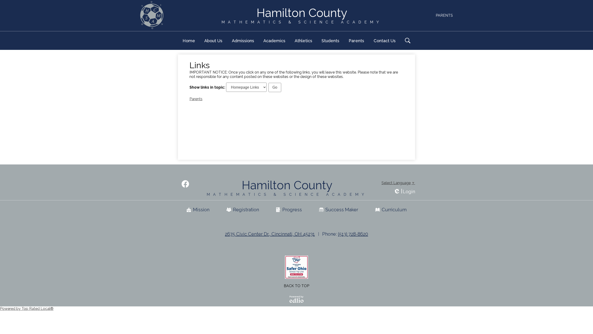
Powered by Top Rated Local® (27, 308)
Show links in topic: (207, 87)
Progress (292, 209)
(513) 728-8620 (353, 234)
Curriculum (394, 209)
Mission (201, 209)
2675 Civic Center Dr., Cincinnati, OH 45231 (270, 234)
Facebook (185, 183)
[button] (213, 40)
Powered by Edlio (296, 299)
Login (404, 192)
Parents (444, 15)
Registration (246, 209)
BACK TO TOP (296, 286)
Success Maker (341, 209)
